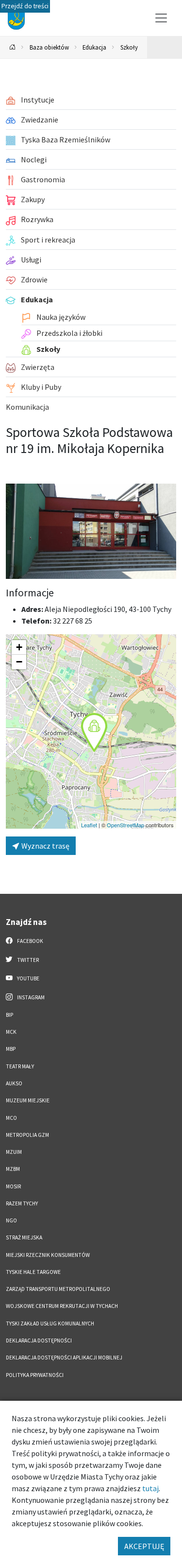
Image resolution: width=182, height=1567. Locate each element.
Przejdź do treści (25, 6)
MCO (11, 1117)
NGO (11, 1220)
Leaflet (89, 825)
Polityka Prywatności (35, 1375)
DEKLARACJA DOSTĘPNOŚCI (39, 1340)
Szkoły (129, 47)
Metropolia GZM (27, 1135)
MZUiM (14, 1152)
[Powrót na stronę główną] (12, 47)
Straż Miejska (24, 1237)
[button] (94, 732)
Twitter (27, 960)
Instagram (30, 997)
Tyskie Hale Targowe (33, 1272)
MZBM (13, 1169)
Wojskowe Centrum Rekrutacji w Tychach (62, 1306)
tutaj (150, 1488)
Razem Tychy (22, 1203)
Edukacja (94, 47)
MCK (11, 1031)
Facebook (29, 941)
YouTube (27, 978)
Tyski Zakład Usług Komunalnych (50, 1323)
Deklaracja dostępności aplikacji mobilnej (64, 1357)
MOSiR (13, 1186)
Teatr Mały (20, 1066)
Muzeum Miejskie (28, 1100)
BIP (9, 1014)
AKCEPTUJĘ (144, 1546)
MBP (11, 1048)
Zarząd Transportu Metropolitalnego (58, 1289)
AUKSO (14, 1083)
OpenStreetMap (125, 825)
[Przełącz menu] (161, 18)
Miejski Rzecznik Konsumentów (48, 1255)
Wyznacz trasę (44, 846)
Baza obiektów (49, 47)
